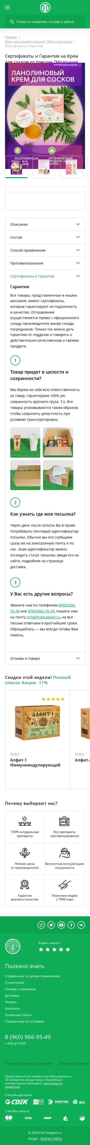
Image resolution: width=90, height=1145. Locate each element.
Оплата (10, 1002)
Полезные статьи (18, 1015)
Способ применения (28, 250)
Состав (16, 237)
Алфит (15, 754)
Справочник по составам (24, 1021)
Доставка (12, 995)
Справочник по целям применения (32, 976)
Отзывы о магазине (20, 989)
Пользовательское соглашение (28, 1063)
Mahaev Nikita (51, 1138)
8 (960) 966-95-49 (28, 1036)
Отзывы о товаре (25, 658)
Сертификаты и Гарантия (32, 276)
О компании (14, 983)
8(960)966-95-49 (41, 611)
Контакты (12, 1008)
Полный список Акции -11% (38, 680)
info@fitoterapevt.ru (43, 617)
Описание (19, 224)
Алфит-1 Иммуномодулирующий (35, 762)
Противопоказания (26, 263)
